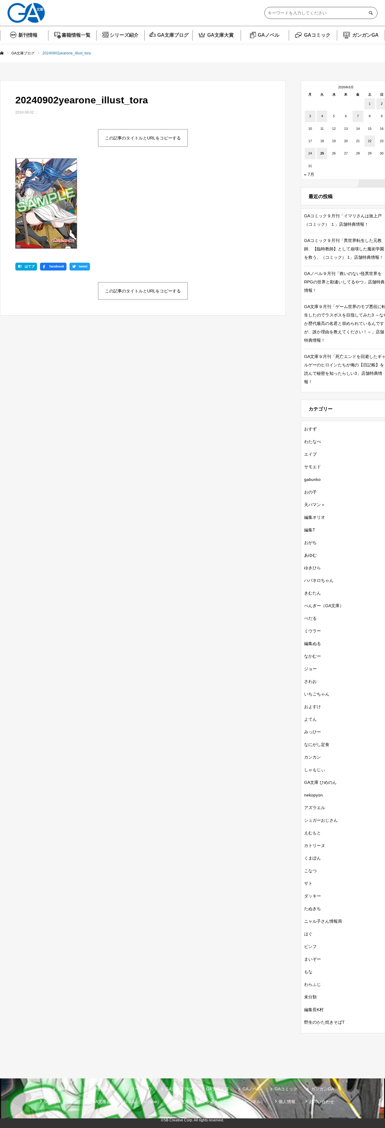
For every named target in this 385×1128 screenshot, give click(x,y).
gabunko (312, 479)
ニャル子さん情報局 (323, 921)
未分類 (310, 997)
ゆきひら (312, 567)
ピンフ (310, 946)
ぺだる (310, 618)
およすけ (312, 706)
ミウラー (312, 630)
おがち (310, 542)
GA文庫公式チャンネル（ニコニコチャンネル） (220, 1101)
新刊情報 (28, 35)
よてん (310, 719)
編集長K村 (314, 1009)
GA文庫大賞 (220, 35)
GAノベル (268, 35)
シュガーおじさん (321, 820)
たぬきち (312, 908)
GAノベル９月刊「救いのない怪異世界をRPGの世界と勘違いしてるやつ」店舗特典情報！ (344, 282)
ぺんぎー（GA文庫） (324, 605)
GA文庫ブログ (173, 35)
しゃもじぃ (314, 769)
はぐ (308, 933)
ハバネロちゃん (319, 580)
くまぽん (312, 858)
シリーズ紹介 (124, 35)
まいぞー (312, 959)
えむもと (312, 832)
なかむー (312, 656)
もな (308, 971)
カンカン (312, 757)
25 (322, 153)
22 (369, 141)
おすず (310, 428)
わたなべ (312, 441)
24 (310, 153)
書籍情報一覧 (76, 35)
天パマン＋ (314, 504)
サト (308, 883)
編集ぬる (312, 643)
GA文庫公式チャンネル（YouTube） (126, 1101)
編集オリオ (314, 517)
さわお (310, 681)
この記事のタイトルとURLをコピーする (143, 138)
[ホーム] (2, 53)
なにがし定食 (316, 744)
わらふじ (312, 984)
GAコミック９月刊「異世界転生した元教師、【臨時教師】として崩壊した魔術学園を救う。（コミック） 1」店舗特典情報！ (344, 249)
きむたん (312, 593)
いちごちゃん (316, 694)
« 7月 (309, 174)
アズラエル (314, 807)
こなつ (310, 870)
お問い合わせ (321, 1101)
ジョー (310, 668)
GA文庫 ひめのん (320, 782)
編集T (309, 529)
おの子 (310, 492)
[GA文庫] (26, 13)
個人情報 (287, 1101)
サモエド (312, 466)
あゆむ (310, 555)
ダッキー (312, 896)
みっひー (312, 731)
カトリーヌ (314, 845)
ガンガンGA (365, 35)
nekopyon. (314, 795)
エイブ (310, 454)
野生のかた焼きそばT (324, 1022)
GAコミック (317, 35)
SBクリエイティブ (61, 1101)
